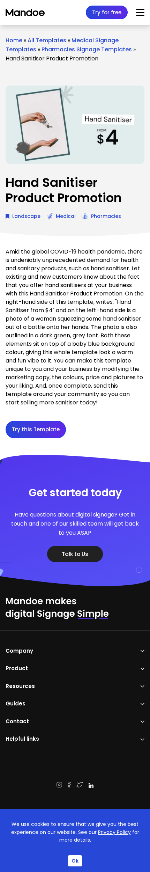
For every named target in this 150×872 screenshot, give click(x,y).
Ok (75, 860)
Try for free (106, 12)
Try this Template (36, 429)
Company (19, 650)
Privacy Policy (114, 832)
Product (17, 668)
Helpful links (22, 738)
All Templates (47, 40)
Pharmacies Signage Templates (87, 49)
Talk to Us (75, 554)
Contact (17, 721)
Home (14, 40)
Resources (20, 686)
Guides (15, 703)
